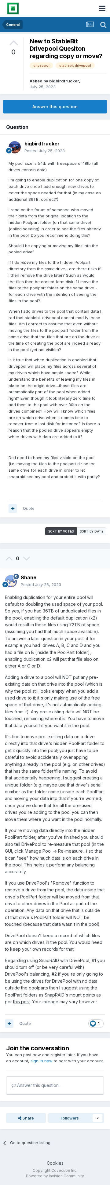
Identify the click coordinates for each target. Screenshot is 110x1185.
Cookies (55, 1163)
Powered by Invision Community (55, 1176)
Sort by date (91, 531)
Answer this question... (38, 1085)
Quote (29, 508)
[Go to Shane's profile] (11, 581)
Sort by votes (61, 531)
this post (21, 1001)
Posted (44, 150)
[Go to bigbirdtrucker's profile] (15, 147)
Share (27, 1118)
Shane (28, 577)
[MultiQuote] (13, 508)
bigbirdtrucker (64, 80)
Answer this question (55, 106)
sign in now (42, 1060)
